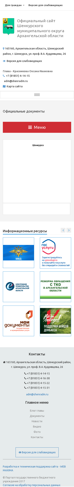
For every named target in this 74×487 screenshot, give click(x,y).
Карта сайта (14, 86)
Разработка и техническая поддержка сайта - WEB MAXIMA (34, 468)
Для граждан (13, 5)
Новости (37, 421)
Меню (40, 127)
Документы (37, 415)
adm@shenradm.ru (37, 394)
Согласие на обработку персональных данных (31, 485)
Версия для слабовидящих (45, 5)
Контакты (37, 437)
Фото (37, 431)
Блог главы (37, 410)
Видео (37, 426)
